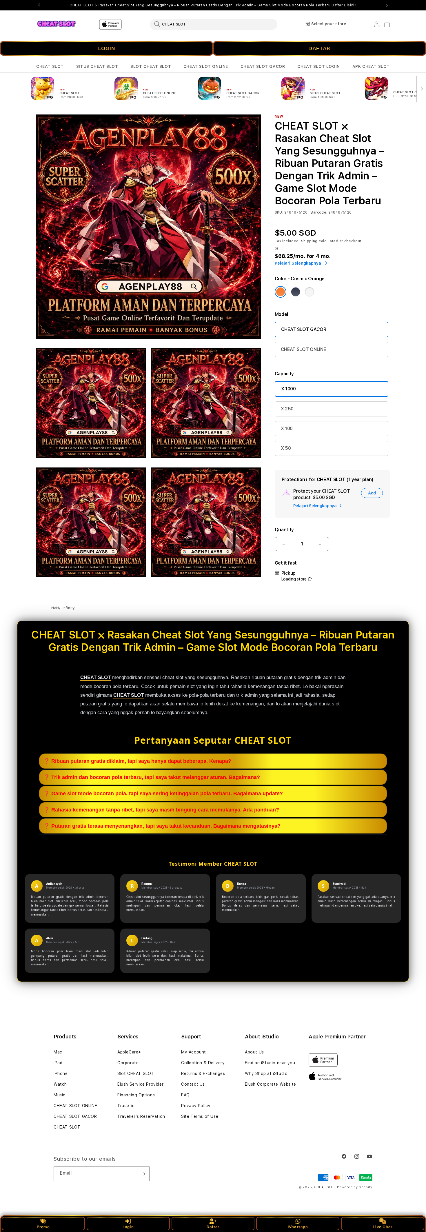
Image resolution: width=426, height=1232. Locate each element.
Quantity (284, 529)
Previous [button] (39, 5)
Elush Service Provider (140, 1084)
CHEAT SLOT (50, 66)
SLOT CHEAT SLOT (150, 66)
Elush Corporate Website (270, 1084)
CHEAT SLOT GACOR (263, 66)
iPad (58, 1062)
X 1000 (288, 389)
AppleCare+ (129, 1052)
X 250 (287, 409)
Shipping (309, 241)
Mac (58, 1052)
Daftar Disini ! (344, 5)
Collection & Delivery (203, 1062)
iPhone (61, 1073)
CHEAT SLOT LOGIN (318, 66)
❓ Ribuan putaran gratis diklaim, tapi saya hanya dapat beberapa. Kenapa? (137, 761)
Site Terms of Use (199, 1116)
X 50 (286, 448)
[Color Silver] (309, 291)
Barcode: (319, 212)
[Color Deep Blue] (295, 291)
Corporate (128, 1062)
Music (59, 1095)
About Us (254, 1052)
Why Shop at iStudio (266, 1073)
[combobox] (213, 24)
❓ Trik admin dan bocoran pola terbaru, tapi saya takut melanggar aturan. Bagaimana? (151, 777)
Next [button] (387, 5)
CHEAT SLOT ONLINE (205, 66)
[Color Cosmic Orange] (280, 292)
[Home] (56, 24)
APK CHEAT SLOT (371, 66)
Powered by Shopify (354, 1187)
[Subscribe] (142, 1174)
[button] (50, 66)
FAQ (185, 1095)
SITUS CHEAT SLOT (97, 66)
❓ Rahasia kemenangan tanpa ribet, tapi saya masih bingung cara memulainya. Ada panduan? (161, 810)
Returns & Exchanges (203, 1073)
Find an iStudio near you (270, 1062)
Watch (60, 1084)
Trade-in (126, 1105)
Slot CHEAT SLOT (135, 1073)
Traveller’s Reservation (141, 1116)
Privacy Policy (195, 1105)
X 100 (287, 428)
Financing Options (136, 1095)
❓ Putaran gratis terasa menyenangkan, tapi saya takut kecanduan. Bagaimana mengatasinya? (162, 826)
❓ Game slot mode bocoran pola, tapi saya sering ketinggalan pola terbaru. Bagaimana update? (163, 793)
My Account (193, 1052)
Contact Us (193, 1084)
